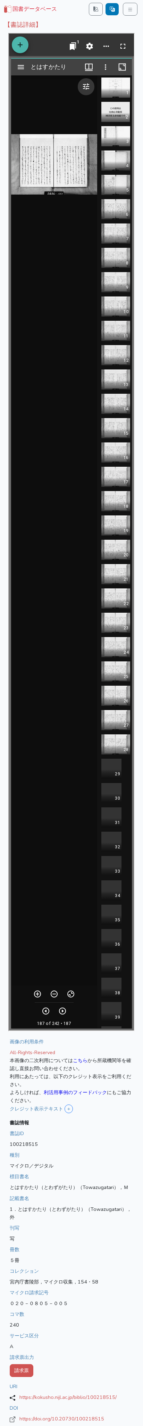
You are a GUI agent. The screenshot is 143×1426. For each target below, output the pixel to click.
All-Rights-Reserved (32, 1052)
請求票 (21, 1370)
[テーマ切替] (96, 9)
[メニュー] (130, 9)
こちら (80, 1060)
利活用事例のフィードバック (75, 1092)
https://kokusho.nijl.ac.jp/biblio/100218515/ (68, 1397)
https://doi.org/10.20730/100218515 (61, 1418)
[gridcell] (30, 9)
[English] (112, 9)
